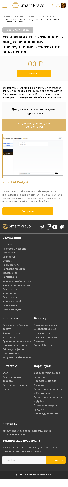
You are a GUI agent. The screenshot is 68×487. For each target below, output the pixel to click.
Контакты (8, 256)
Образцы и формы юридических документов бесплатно (17, 353)
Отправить (55, 460)
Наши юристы (11, 264)
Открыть (28, 211)
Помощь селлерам (45, 324)
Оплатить (34, 73)
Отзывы (7, 260)
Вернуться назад (18, 29)
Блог (5, 372)
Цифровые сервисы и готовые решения (33, 16)
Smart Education (44, 345)
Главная (6, 16)
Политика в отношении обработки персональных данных (16, 281)
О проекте (8, 244)
